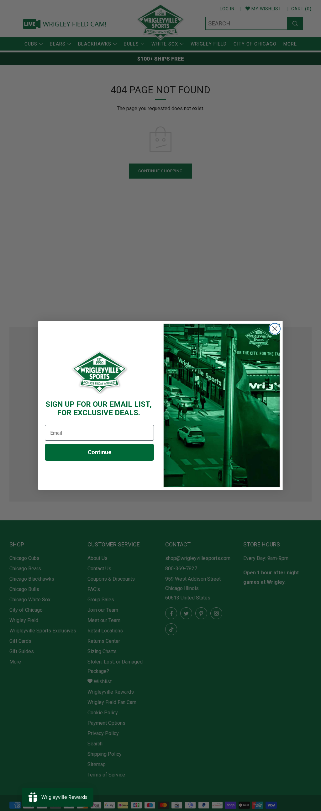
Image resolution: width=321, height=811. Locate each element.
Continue (99, 452)
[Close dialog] (274, 328)
